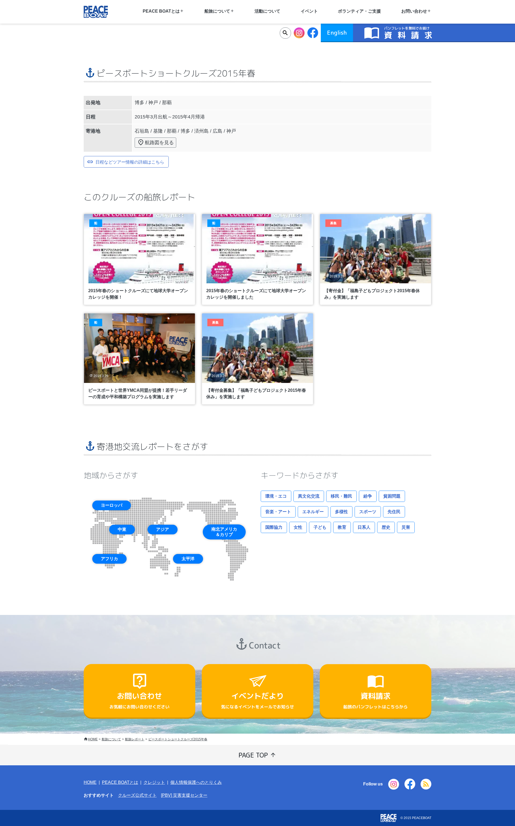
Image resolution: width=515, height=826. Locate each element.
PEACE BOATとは (120, 782)
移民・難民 (341, 496)
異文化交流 (308, 496)
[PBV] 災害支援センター (184, 795)
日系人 (364, 527)
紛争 (367, 496)
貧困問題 (391, 496)
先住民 (394, 511)
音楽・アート (278, 511)
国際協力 (273, 527)
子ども (320, 527)
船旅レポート (134, 739)
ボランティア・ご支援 (359, 11)
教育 (342, 527)
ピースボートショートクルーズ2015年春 (177, 739)
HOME (93, 739)
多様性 (341, 511)
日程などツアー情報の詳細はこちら (129, 162)
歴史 (386, 527)
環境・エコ (276, 496)
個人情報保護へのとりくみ (196, 782)
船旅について (111, 739)
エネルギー (313, 511)
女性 (298, 527)
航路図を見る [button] (159, 142)
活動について (267, 11)
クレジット (154, 782)
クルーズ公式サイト (137, 795)
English (337, 32)
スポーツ (367, 511)
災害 (406, 527)
